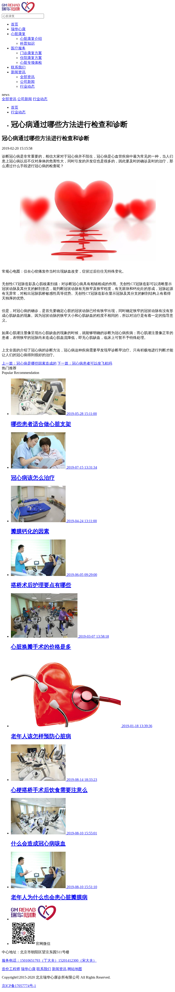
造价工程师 (11, 969)
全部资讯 (27, 77)
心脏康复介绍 (31, 39)
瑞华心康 (18, 29)
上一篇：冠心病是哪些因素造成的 (29, 363)
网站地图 (74, 969)
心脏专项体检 (31, 62)
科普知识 (27, 43)
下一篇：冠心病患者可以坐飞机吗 (84, 363)
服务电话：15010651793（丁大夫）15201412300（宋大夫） (49, 960)
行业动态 (27, 86)
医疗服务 (18, 48)
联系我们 (18, 67)
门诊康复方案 (31, 53)
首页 (14, 24)
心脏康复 (18, 34)
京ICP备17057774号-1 (19, 986)
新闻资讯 (18, 72)
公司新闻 (27, 82)
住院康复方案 (31, 58)
